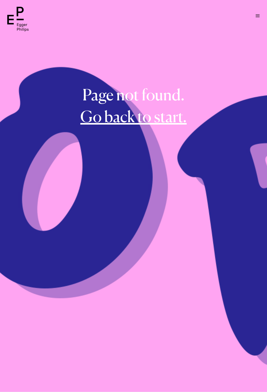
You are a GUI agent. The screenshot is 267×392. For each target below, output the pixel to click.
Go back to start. (133, 116)
